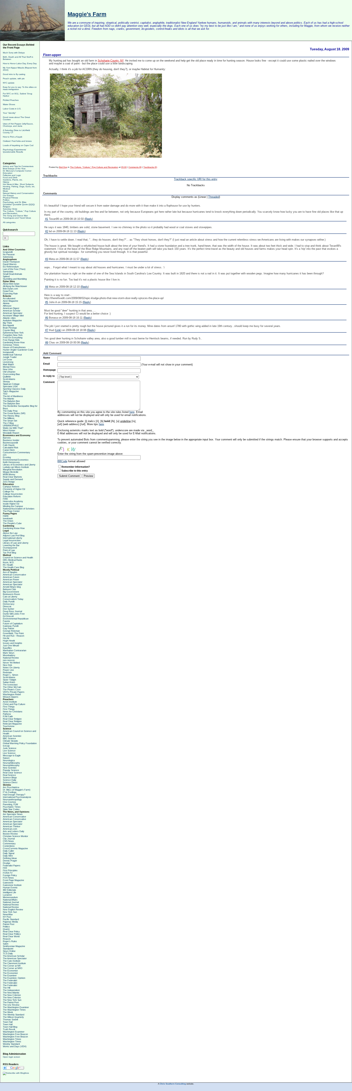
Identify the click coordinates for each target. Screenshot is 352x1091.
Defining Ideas (10, 858)
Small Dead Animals (12, 274)
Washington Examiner (13, 1032)
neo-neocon (9, 660)
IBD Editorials (9, 890)
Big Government (11, 592)
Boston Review (10, 834)
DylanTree (8, 291)
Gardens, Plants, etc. (13, 180)
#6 (46, 317)
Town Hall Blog (10, 1027)
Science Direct (10, 782)
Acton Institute (10, 702)
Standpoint (8, 948)
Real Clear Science (12, 772)
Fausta (6, 621)
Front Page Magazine (13, 880)
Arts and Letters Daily (13, 831)
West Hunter (9, 430)
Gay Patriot (8, 628)
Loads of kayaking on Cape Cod (18, 145)
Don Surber (8, 609)
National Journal (11, 902)
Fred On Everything (12, 337)
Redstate (7, 672)
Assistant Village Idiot (13, 315)
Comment (49, 382)
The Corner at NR (12, 966)
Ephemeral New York (13, 332)
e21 (5, 455)
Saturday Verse (10, 209)
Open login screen (11, 1057)
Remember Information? (76, 466)
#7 (46, 330)
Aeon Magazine (10, 301)
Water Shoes (9, 104)
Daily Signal (8, 853)
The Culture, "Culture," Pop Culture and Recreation (94, 167)
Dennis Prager (10, 860)
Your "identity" (9, 113)
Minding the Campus (13, 506)
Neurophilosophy (11, 765)
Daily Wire (8, 856)
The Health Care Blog (13, 567)
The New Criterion (12, 995)
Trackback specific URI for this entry (195, 179)
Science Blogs (10, 777)
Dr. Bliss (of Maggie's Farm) (16, 790)
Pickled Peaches (11, 100)
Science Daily (9, 780)
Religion (6, 207)
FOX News (8, 878)
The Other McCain (12, 687)
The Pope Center (11, 511)
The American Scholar (14, 956)
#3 (46, 259)
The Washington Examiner (16, 1007)
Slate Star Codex (11, 809)
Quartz (6, 929)
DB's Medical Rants (12, 560)
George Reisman (11, 631)
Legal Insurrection (12, 540)
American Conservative (14, 574)
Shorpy (6, 381)
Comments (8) (135, 167)
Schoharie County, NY (110, 60)
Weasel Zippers (10, 697)
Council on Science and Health (18, 557)
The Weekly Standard (13, 1014)
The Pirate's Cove (12, 689)
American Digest (11, 308)
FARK (6, 516)
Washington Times (12, 1039)
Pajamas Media (10, 922)
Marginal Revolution (12, 469)
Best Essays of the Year (14, 168)
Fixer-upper (52, 55)
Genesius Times (11, 345)
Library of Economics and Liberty (19, 464)
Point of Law (9, 550)
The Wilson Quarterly (13, 1017)
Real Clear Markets (12, 477)
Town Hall (7, 1022)
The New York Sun (12, 1000)
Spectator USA (10, 386)
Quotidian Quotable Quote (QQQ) (19, 204)
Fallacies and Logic (12, 175)
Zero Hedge (9, 482)
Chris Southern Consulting (173, 1084)
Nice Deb (7, 665)
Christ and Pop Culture (14, 704)
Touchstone (8, 726)
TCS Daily (8, 953)
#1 (46, 218)
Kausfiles (7, 648)
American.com (10, 829)
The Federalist (10, 980)
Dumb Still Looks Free (14, 614)
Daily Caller (8, 851)
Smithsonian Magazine (14, 946)
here (131, 412)
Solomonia (8, 257)
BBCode (62, 461)
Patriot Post (8, 924)
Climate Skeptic (10, 741)
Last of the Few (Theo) (14, 269)
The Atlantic (8, 398)
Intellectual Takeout (12, 354)
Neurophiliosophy (11, 763)
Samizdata (8, 271)
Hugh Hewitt (9, 640)
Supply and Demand (13, 479)
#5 (46, 302)
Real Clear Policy (11, 931)
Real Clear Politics (12, 934)
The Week (8, 1012)
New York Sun (10, 912)
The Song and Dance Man (15, 215)
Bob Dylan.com (10, 288)
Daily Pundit (8, 601)
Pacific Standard (11, 919)
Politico (6, 926)
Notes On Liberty (11, 667)
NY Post (7, 917)
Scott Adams (9, 379)
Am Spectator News (13, 814)
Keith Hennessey (11, 462)
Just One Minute (11, 645)
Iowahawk (8, 518)
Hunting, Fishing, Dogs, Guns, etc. (19, 186)
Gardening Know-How (14, 342)
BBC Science (9, 738)
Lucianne (7, 895)
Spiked (6, 276)
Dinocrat (7, 606)
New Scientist (9, 768)
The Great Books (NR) (14, 413)
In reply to (49, 376)
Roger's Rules (10, 941)
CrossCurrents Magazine (15, 848)
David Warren (9, 264)
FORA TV (7, 873)
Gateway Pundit (11, 626)
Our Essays (8, 195)
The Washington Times (14, 1010)
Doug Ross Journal (12, 611)
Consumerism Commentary (16, 452)
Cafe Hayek (9, 445)
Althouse (7, 306)
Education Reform (12, 496)
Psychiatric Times (12, 807)
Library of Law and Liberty (16, 543)
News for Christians (12, 711)
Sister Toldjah (9, 680)
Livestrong (8, 362)
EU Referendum (11, 266)
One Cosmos (9, 802)
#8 (46, 342)
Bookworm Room (11, 594)
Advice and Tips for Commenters (18, 166)
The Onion (8, 521)
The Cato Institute (11, 961)
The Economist (10, 970)
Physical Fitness (10, 198)
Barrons (7, 438)
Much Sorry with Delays (14, 53)
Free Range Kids (11, 340)
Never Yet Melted (11, 662)
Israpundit (8, 252)
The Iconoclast (10, 684)
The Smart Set (10, 420)
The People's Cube (12, 523)
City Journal (9, 838)
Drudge (6, 863)
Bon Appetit (8, 325)
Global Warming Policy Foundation (20, 743)
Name (46, 357)
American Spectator (12, 313)
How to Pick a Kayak (12, 137)
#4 (46, 286)
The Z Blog (8, 423)
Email (46, 363)
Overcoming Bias (11, 374)
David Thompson (11, 262)
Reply (88, 218)
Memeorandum (10, 897)
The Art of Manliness (13, 396)
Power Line (8, 670)
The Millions (8, 418)
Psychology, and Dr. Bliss (14, 202)
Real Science (9, 775)
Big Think (7, 323)
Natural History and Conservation (18, 193)
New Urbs (8, 369)
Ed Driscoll (8, 616)
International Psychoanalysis (17, 797)
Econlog (7, 457)
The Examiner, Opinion (14, 978)
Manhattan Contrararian (14, 650)
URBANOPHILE (11, 425)
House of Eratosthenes (14, 347)
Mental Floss (9, 367)
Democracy (8, 604)
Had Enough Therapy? (14, 794)
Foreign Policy (10, 875)
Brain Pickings (10, 328)
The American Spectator (15, 958)
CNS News (8, 841)
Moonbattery (9, 655)
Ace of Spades (10, 572)
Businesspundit (10, 442)
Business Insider (11, 440)
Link (58, 330)
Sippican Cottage (11, 384)
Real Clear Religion (12, 719)
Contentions (9, 846)
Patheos (7, 714)
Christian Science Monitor (15, 836)
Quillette (7, 376)
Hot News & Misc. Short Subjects (18, 184)
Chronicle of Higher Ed (14, 489)
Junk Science (9, 748)
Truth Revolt (9, 1029)
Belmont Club (9, 589)
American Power (11, 579)
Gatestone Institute (12, 885)
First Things (9, 706)
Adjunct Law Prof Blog (13, 535)
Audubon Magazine (12, 320)
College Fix (8, 491)
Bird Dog (63, 167)
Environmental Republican (16, 618)
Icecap (6, 746)
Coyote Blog (9, 330)
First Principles (10, 870)
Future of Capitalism (13, 623)
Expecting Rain (10, 293)
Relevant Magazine (12, 724)
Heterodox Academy (13, 501)
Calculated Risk (10, 447)
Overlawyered (10, 548)
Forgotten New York (13, 335)
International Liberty (12, 538)
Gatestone (8, 882)
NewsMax (8, 914)
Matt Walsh (8, 364)
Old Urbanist (9, 372)
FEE (5, 868)
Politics (6, 200)
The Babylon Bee (11, 401)
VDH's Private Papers (13, 692)
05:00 (124, 167)
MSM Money (9, 474)
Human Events (10, 887)
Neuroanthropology (12, 799)
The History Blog (11, 416)
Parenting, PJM (10, 804)
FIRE (5, 499)
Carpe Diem (9, 450)
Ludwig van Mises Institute (16, 467)
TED (5, 394)
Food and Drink (10, 177)
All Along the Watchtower (15, 286)
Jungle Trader (10, 357)
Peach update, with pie (14, 78)
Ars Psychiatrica (11, 787)
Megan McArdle (10, 472)
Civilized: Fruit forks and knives (17, 141)
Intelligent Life (9, 892)
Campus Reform (11, 486)
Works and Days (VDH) (14, 1046)
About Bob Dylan (11, 284)
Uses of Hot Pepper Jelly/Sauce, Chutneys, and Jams (18, 125)
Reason (7, 939)
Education (7, 173)
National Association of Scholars (18, 508)
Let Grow (7, 359)
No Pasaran (9, 254)
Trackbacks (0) (150, 167)
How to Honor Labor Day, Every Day (20, 63)
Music (5, 191)
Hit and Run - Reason (13, 636)
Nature (6, 758)
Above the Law (10, 533)
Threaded (213, 196)
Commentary (9, 843)
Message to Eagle (12, 755)
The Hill (6, 988)
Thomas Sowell (10, 1019)
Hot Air (6, 638)
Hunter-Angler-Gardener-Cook (18, 350)
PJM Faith (8, 716)
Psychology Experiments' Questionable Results (14, 150)
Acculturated (9, 298)
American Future (11, 577)
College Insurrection (13, 494)
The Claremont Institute (14, 963)
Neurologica (9, 760)
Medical (6, 189)
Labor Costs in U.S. (12, 109)
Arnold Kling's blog (12, 587)
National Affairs (10, 900)
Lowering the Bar (11, 545)
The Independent (11, 990)
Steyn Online (9, 951)
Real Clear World (11, 936)
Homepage (49, 369)
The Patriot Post (11, 1002)
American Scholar (11, 310)
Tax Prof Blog (9, 552)
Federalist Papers (11, 865)
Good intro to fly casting (14, 74)
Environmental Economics (16, 460)
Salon (5, 944)
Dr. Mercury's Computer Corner (17, 171)
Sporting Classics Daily (14, 389)
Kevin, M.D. (8, 562)
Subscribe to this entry (75, 470)
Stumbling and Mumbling (15, 279)
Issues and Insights (12, 643)
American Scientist (12, 736)
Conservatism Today (13, 599)
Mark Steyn (8, 653)
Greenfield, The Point (13, 633)
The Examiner (10, 975)
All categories (9, 222)
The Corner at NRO (12, 968)
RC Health (8, 565)
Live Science (9, 750)
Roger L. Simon (10, 675)
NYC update (8, 83)
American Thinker (11, 826)
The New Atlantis (11, 992)
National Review (11, 658)
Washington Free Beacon (15, 1034)
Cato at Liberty (10, 596)
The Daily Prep (10, 411)
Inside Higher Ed (11, 504)
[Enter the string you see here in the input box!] (69, 448)
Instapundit (8, 352)
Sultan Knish (9, 682)
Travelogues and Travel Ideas (17, 218)
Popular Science (11, 770)
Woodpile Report (11, 433)
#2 (46, 231)
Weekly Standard (11, 1044)
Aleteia (6, 303)
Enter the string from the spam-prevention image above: (90, 453)
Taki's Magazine (11, 391)
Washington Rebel (12, 694)
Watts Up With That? (13, 428)
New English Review (13, 909)
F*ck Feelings (9, 792)
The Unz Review (11, 1005)
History (6, 182)
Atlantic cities (9, 318)
